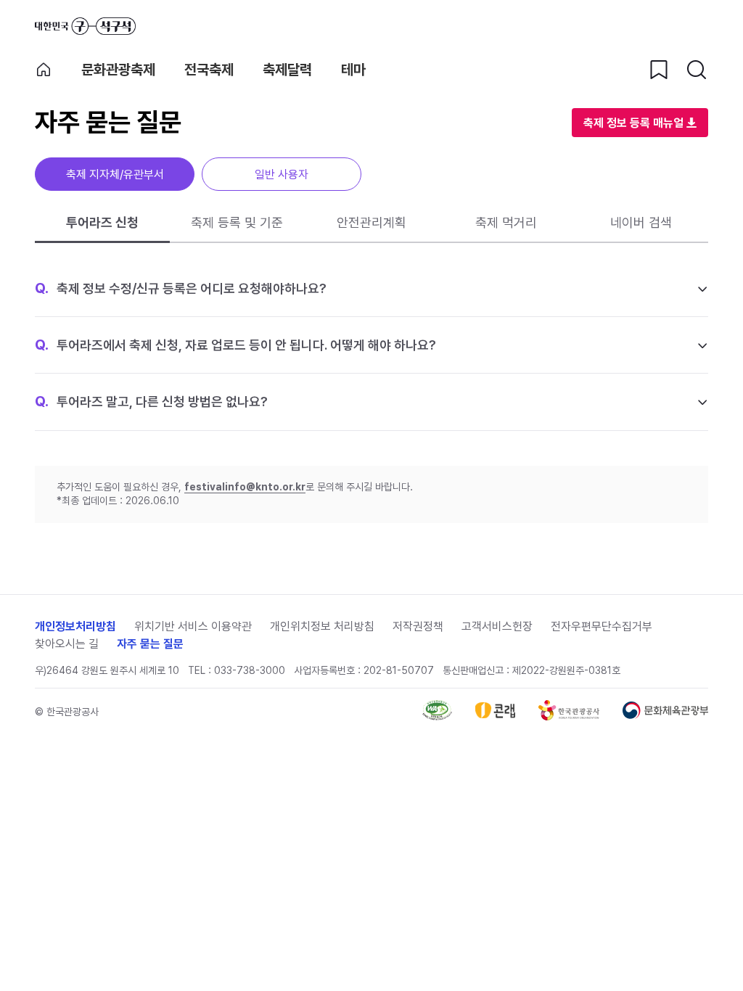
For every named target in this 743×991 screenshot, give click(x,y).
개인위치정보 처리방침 (322, 626)
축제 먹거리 (506, 222)
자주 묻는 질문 (150, 644)
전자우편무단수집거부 (601, 626)
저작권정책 (418, 626)
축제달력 (287, 69)
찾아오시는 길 (67, 644)
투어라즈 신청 (102, 222)
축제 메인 (43, 69)
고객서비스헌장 (497, 626)
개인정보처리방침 (75, 626)
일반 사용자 (281, 174)
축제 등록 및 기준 (237, 222)
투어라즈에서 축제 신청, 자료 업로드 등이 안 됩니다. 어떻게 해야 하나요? (235, 344)
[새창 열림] (437, 716)
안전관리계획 (371, 222)
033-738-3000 (249, 670)
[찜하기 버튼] (658, 69)
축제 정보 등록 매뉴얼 (633, 123)
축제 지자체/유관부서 (115, 174)
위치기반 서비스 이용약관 (193, 626)
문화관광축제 (118, 69)
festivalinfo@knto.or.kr (244, 487)
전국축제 (209, 69)
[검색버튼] (696, 69)
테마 (353, 69)
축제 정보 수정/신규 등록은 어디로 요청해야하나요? (181, 288)
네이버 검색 (641, 222)
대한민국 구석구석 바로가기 (85, 26)
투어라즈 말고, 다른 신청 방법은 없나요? (151, 401)
